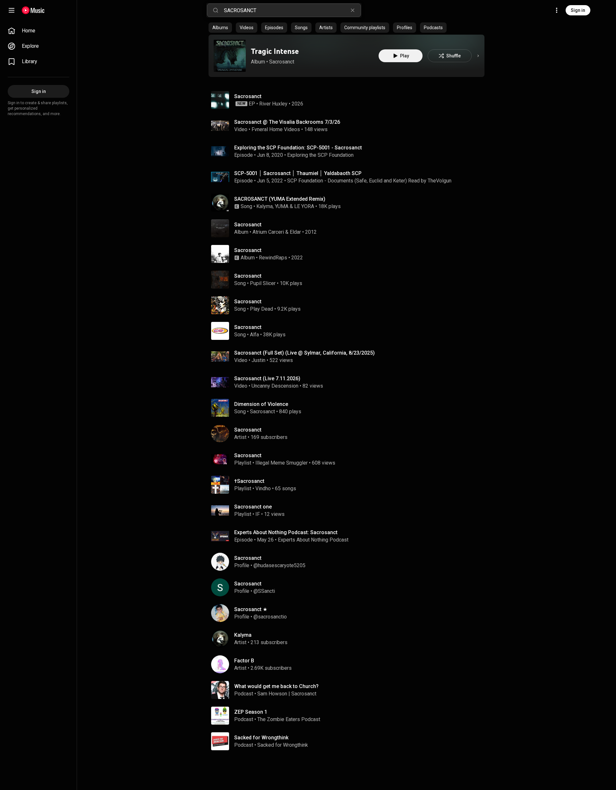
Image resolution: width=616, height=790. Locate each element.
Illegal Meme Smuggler (281, 463)
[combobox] (292, 10)
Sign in (578, 10)
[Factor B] (349, 664)
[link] (38, 30)
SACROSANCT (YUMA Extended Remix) (279, 199)
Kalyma (264, 206)
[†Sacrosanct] (349, 485)
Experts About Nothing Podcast (313, 540)
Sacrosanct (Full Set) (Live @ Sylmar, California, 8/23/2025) (304, 353)
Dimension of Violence (261, 404)
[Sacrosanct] (349, 100)
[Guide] (11, 10)
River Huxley (273, 104)
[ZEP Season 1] (349, 715)
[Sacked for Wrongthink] (349, 741)
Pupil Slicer (263, 283)
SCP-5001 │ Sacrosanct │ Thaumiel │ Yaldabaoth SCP (298, 173)
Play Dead (261, 309)
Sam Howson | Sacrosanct (286, 694)
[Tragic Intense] (230, 56)
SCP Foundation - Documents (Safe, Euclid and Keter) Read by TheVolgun (369, 181)
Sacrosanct (281, 62)
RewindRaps (273, 258)
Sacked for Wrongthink (282, 745)
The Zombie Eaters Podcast (288, 719)
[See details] (478, 56)
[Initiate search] (215, 10)
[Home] (33, 10)
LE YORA (304, 206)
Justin (258, 360)
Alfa (254, 335)
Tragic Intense (275, 51)
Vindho (263, 488)
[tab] (220, 27)
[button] (230, 56)
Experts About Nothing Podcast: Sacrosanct (286, 532)
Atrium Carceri (268, 232)
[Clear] (352, 10)
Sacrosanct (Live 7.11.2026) (267, 378)
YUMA (281, 206)
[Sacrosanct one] (349, 510)
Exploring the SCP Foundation (320, 155)
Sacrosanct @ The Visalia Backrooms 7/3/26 (287, 122)
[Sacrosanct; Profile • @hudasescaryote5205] (349, 562)
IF (257, 514)
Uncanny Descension (275, 386)
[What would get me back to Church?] (349, 690)
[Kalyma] (349, 638)
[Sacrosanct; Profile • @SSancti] (349, 587)
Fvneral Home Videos (276, 129)
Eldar (295, 232)
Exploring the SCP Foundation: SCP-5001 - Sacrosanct (298, 148)
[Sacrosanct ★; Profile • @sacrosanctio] (349, 613)
